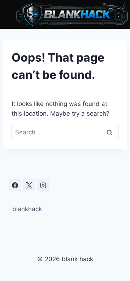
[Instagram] (43, 185)
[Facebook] (15, 185)
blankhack (27, 209)
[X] (29, 185)
